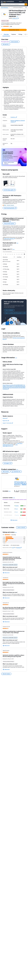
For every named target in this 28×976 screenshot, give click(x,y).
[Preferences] (24, 254)
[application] (23, 505)
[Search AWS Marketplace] (26, 4)
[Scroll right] (27, 34)
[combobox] (13, 4)
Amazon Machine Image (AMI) (17, 125)
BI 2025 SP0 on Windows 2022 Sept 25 (17, 135)
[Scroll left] (1, 34)
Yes (11, 143)
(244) (11, 26)
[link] (18, 7)
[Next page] (21, 254)
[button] (17, 16)
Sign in (25, 1)
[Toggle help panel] (26, 7)
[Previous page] (3, 254)
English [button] (20, 1)
